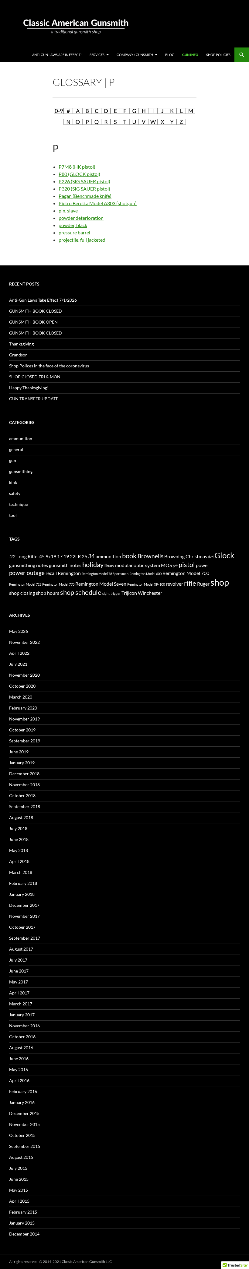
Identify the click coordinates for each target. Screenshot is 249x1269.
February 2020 (23, 707)
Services (97, 55)
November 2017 (24, 916)
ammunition (20, 438)
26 (84, 556)
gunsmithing (20, 471)
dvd (210, 557)
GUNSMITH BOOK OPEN (33, 321)
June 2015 (19, 1179)
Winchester (150, 593)
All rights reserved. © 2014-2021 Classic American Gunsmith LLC (60, 1261)
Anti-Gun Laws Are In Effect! (57, 55)
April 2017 (19, 992)
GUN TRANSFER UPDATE (33, 398)
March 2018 (20, 872)
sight (106, 593)
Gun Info (190, 55)
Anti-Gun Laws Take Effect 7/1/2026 (43, 300)
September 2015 (24, 1146)
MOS (166, 565)
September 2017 (24, 938)
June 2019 (19, 751)
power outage (27, 572)
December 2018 (24, 773)
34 (91, 555)
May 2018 (18, 850)
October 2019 (22, 729)
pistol (187, 564)
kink (13, 482)
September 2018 (24, 806)
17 (60, 556)
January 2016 (22, 1102)
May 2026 (18, 631)
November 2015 (24, 1124)
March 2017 (20, 1003)
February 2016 (23, 1091)
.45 (41, 556)
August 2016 (21, 1047)
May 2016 (18, 1069)
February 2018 (23, 883)
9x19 (51, 556)
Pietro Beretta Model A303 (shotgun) (98, 203)
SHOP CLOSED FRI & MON (34, 376)
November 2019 (24, 718)
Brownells (150, 555)
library (109, 566)
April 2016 (19, 1080)
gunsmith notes (65, 565)
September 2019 (24, 740)
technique (18, 504)
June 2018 (19, 839)
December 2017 (24, 905)
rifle (190, 583)
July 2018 (18, 828)
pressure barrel (74, 232)
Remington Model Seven (100, 584)
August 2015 (21, 1157)
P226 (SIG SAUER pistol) (84, 181)
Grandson (18, 354)
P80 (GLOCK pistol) (79, 174)
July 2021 (18, 664)
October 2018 (22, 795)
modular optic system (137, 565)
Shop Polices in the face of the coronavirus (49, 365)
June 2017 (19, 970)
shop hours (47, 593)
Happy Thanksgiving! (29, 387)
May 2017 (18, 981)
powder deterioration (81, 218)
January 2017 (22, 1014)
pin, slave (68, 210)
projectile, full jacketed (82, 240)
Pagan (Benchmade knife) (85, 196)
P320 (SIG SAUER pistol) (84, 188)
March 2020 (20, 696)
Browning (174, 556)
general (16, 449)
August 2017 (21, 949)
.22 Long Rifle (23, 556)
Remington (69, 573)
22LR (75, 556)
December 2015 (24, 1113)
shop (219, 582)
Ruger (203, 584)
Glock (224, 555)
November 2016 (24, 1025)
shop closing (22, 593)
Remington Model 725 (25, 584)
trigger (116, 593)
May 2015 (18, 1190)
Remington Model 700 (185, 573)
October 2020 (22, 686)
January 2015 (22, 1222)
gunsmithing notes (28, 565)
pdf (175, 566)
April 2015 (19, 1201)
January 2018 (22, 894)
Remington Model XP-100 (146, 584)
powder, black (73, 225)
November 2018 (24, 784)
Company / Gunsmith (135, 55)
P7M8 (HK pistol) (77, 167)
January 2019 (22, 762)
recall (51, 573)
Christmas (196, 556)
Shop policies (218, 55)
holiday (93, 564)
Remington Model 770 (58, 584)
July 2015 (18, 1168)
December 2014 (24, 1233)
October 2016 (22, 1036)
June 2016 (19, 1058)
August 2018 (21, 817)
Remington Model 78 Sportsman (105, 574)
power (202, 565)
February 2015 (23, 1212)
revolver (174, 584)
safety (14, 493)
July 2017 (18, 959)
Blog (169, 55)
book (129, 556)
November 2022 (24, 642)
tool (13, 515)
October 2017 (22, 927)
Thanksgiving (21, 343)
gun (12, 460)
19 (66, 556)
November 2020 (24, 675)
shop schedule (80, 592)
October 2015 (22, 1135)
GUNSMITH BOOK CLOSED (35, 311)
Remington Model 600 (145, 574)
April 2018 (19, 861)
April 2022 (19, 653)
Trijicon (129, 593)
